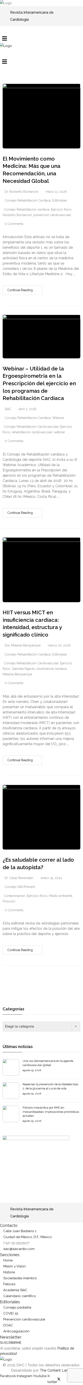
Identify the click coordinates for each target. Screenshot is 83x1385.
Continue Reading (20, 290)
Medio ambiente (60, 896)
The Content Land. (56, 1370)
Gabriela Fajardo (23, 668)
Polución (9, 901)
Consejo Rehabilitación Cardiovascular (31, 426)
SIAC (8, 409)
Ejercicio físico (61, 209)
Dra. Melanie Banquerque (23, 645)
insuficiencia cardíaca (52, 668)
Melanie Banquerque (17, 674)
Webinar (58, 418)
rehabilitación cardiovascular (32, 432)
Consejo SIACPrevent (20, 887)
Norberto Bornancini (17, 215)
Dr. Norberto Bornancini (21, 191)
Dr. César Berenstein (19, 878)
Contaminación (14, 896)
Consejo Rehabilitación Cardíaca (28, 200)
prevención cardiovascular (52, 215)
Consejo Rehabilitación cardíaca (26, 209)
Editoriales (59, 200)
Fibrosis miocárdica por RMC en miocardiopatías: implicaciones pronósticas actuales (51, 1111)
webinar (59, 432)
